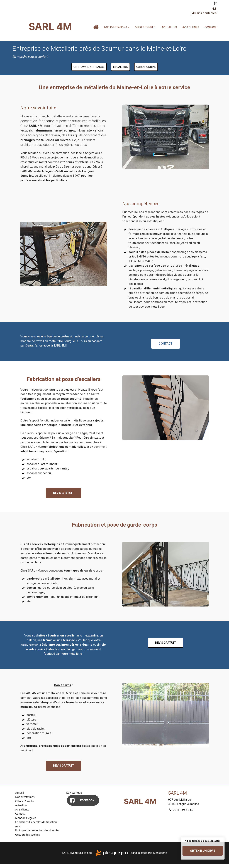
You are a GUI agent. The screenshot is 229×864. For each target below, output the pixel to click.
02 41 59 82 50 (183, 810)
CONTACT (165, 343)
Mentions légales (25, 818)
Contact (210, 27)
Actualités (169, 27)
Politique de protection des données (37, 830)
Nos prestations (116, 27)
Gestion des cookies (27, 834)
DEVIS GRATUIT (63, 493)
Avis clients (190, 27)
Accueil (96, 27)
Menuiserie (160, 853)
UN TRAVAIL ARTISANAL (89, 67)
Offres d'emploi (145, 27)
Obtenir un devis (202, 850)
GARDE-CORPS (146, 67)
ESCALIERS (120, 67)
